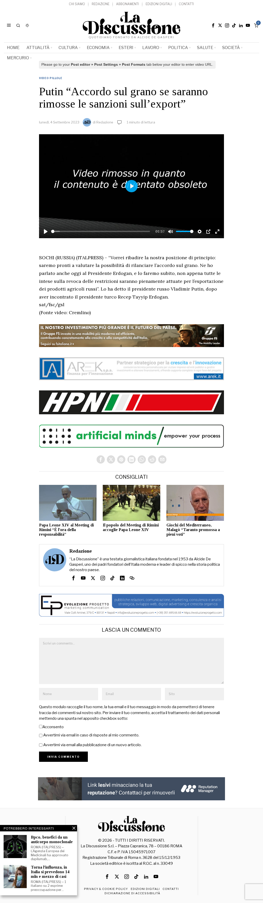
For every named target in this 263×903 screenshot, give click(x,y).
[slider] (100, 231)
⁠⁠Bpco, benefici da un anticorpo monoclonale (52, 839)
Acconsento (53, 727)
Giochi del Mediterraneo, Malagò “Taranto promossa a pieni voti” (193, 529)
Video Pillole (50, 78)
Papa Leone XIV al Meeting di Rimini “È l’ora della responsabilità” (66, 529)
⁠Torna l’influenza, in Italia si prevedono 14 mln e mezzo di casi (50, 871)
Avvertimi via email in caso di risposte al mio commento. (91, 735)
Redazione (104, 122)
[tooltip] (213, 25)
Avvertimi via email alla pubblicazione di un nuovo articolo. (92, 745)
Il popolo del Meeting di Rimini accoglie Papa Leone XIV (131, 527)
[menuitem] (76, 4)
